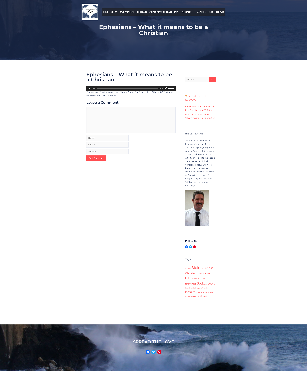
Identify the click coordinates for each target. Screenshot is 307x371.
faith (188, 278)
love (196, 288)
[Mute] (166, 88)
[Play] (89, 88)
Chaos (202, 268)
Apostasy (188, 268)
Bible (195, 268)
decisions (204, 273)
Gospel (205, 284)
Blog (211, 12)
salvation (190, 291)
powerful (201, 288)
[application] (131, 88)
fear (203, 278)
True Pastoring (127, 12)
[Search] (212, 79)
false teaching (196, 278)
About (114, 12)
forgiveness (190, 284)
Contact (220, 12)
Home (105, 12)
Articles (201, 12)
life (194, 288)
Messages (187, 12)
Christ (209, 268)
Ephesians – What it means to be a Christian (158, 12)
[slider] (171, 88)
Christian (191, 273)
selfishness (199, 292)
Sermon (205, 292)
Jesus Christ (188, 288)
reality (206, 288)
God (199, 283)
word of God (200, 295)
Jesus (211, 283)
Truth (191, 296)
